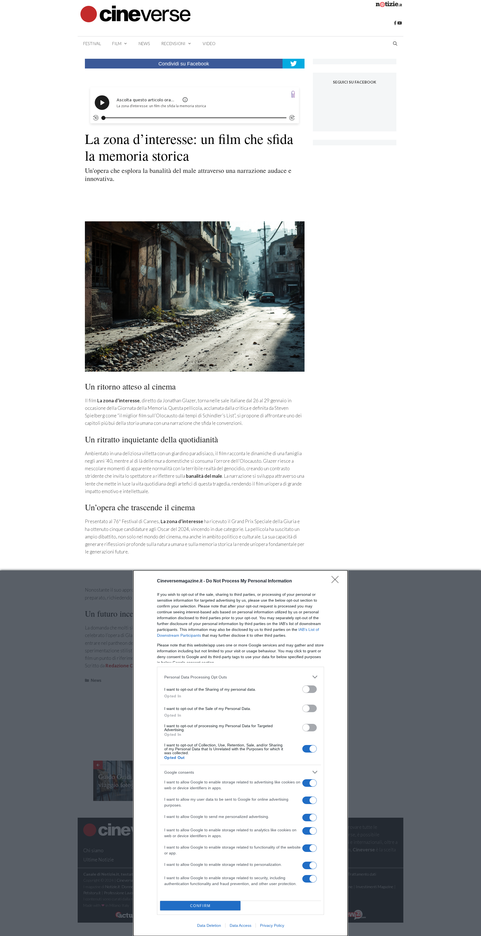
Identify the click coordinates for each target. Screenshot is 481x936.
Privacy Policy (272, 925)
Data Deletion (209, 925)
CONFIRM (200, 906)
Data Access (240, 925)
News (144, 43)
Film (116, 43)
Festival (92, 43)
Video (209, 43)
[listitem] (240, 677)
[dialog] (240, 753)
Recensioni (173, 43)
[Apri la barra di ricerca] (395, 43)
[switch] (309, 689)
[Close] (337, 581)
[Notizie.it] (389, 5)
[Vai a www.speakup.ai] (293, 94)
